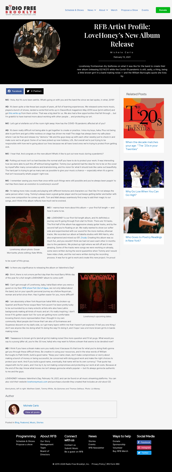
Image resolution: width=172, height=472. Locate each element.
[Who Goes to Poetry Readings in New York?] (144, 220)
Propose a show (24, 444)
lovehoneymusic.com (37, 381)
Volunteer (117, 447)
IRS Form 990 (113, 464)
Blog (17, 422)
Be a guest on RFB (73, 451)
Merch (114, 10)
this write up (15, 113)
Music (32, 422)
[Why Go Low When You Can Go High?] (144, 174)
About (102, 10)
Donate (116, 441)
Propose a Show (129, 10)
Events (145, 10)
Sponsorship (119, 444)
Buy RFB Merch (120, 451)
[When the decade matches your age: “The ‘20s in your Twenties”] (144, 118)
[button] (95, 10)
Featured (24, 422)
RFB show (35, 288)
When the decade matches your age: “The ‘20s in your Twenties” (142, 145)
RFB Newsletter (96, 447)
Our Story (45, 441)
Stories (40, 422)
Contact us (70, 445)
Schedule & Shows (74, 10)
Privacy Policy (98, 464)
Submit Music (71, 448)
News (90, 10)
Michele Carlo (122, 52)
